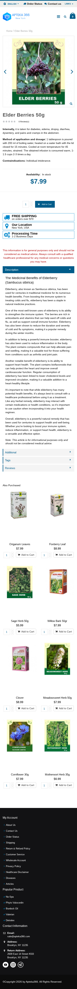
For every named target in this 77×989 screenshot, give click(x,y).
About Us (11, 825)
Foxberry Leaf (57, 544)
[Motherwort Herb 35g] (57, 745)
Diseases (11, 878)
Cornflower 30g (20, 774)
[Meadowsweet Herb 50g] (57, 668)
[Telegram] (20, 963)
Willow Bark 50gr (57, 620)
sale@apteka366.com (18, 936)
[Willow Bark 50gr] (57, 591)
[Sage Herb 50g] (20, 591)
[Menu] (58, 17)
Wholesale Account (16, 860)
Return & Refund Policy (18, 848)
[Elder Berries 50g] (71, 103)
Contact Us (12, 831)
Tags (8, 460)
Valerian (10, 914)
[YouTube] (5, 963)
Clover (20, 697)
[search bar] (65, 16)
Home (9, 31)
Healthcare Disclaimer (17, 872)
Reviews (10, 468)
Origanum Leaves (19, 544)
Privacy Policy (13, 866)
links (68, 4)
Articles (10, 884)
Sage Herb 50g (19, 620)
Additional (10, 452)
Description (11, 269)
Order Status (34, 3)
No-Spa (10, 896)
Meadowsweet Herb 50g (57, 697)
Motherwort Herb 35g (57, 774)
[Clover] (20, 668)
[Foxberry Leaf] (57, 514)
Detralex (10, 920)
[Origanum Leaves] (20, 514)
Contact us (54, 3)
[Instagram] (13, 963)
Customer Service (15, 854)
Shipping (10, 842)
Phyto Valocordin (14, 902)
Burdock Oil (12, 908)
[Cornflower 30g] (20, 745)
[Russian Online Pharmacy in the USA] (16, 16)
